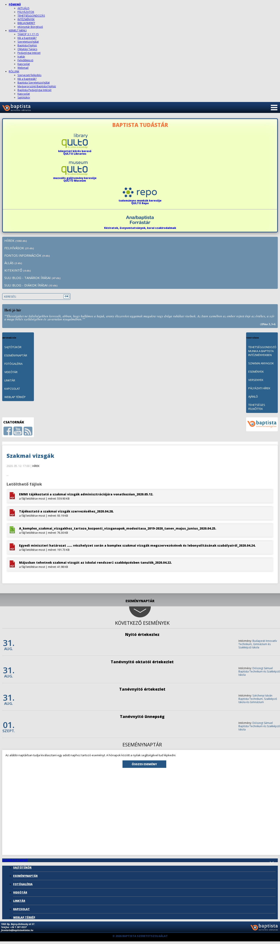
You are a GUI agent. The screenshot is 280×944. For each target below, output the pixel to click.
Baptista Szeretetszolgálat (34, 82)
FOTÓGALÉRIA (13, 364)
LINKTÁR (9, 380)
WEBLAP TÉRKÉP (15, 397)
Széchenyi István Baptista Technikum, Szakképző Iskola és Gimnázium (257, 699)
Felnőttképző (25, 60)
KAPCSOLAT (12, 389)
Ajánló (253, 396)
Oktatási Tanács (27, 49)
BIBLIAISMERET (26, 23)
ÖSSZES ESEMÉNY (144, 764)
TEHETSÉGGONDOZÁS (31, 16)
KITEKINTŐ (17, 270)
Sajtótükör (24, 97)
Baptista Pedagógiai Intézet (34, 90)
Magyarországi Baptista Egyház (37, 86)
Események (256, 372)
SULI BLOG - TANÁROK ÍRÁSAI (32, 277)
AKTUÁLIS (23, 8)
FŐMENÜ (15, 4)
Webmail (23, 68)
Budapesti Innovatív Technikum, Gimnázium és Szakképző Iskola (257, 644)
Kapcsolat (24, 64)
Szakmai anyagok (261, 363)
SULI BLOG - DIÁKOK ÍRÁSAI (31, 285)
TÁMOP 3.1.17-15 (28, 34)
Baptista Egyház (27, 45)
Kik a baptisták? (27, 38)
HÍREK (15, 240)
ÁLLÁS (13, 263)
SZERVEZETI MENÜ (15, 860)
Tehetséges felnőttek (256, 407)
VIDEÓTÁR (11, 372)
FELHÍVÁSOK (19, 248)
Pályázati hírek (259, 388)
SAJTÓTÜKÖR (12, 347)
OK (66, 296)
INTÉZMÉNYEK (26, 19)
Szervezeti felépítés (29, 75)
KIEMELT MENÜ (18, 30)
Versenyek (255, 380)
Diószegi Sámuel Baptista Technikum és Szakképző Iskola (259, 671)
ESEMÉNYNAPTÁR (15, 355)
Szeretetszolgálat (28, 42)
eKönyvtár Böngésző (30, 27)
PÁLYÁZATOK (26, 12)
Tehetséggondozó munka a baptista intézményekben (262, 351)
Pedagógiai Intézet (29, 53)
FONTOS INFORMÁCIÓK (27, 255)
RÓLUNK (14, 71)
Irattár (21, 56)
